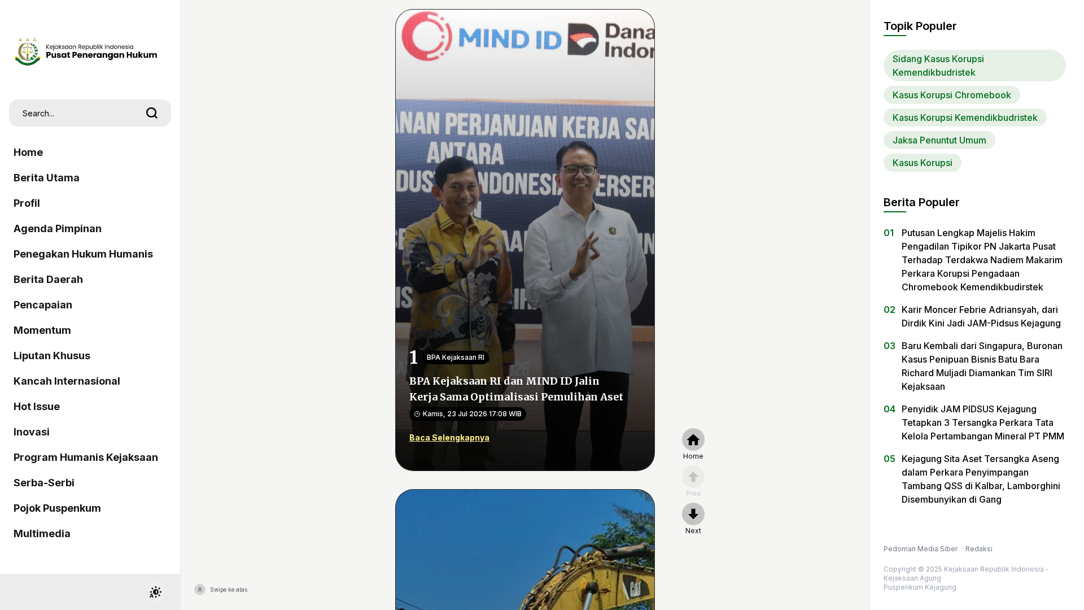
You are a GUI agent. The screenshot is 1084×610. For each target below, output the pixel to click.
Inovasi (32, 432)
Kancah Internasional (67, 381)
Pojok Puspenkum (57, 508)
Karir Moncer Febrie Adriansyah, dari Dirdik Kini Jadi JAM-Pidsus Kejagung (981, 316)
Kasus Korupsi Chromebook (952, 95)
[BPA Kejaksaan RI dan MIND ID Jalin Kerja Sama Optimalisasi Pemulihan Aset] (525, 239)
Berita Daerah (48, 279)
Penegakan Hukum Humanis (83, 254)
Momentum (42, 330)
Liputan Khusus (52, 355)
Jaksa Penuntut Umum (939, 140)
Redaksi (979, 548)
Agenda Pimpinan (58, 228)
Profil (27, 203)
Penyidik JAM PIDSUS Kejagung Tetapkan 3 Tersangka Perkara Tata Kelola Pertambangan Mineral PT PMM (983, 422)
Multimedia (42, 533)
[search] (152, 113)
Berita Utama (47, 178)
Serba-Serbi (44, 483)
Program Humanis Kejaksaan (86, 457)
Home (28, 152)
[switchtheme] (155, 592)
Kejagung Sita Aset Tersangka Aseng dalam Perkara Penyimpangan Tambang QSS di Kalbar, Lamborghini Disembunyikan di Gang (981, 479)
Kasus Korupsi (922, 162)
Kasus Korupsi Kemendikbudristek (965, 117)
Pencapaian (43, 305)
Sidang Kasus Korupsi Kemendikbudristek (938, 65)
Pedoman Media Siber (921, 548)
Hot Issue (37, 406)
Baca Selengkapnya (449, 437)
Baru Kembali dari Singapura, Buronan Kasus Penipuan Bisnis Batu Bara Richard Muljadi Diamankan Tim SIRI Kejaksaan (982, 366)
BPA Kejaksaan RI (455, 357)
